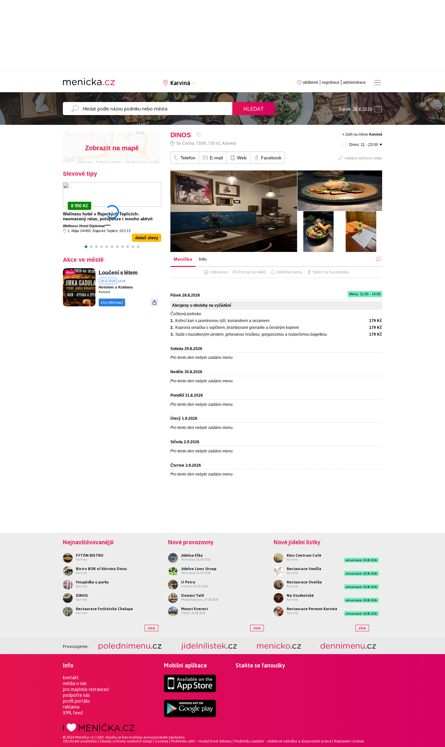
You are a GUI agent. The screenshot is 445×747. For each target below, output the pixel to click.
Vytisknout (219, 272)
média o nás (75, 683)
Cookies (161, 741)
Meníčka (183, 259)
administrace (354, 82)
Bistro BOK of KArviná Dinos (101, 568)
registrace (330, 82)
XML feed (73, 712)
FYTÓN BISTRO (89, 555)
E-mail (216, 157)
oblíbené (310, 82)
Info (203, 259)
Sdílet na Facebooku (330, 272)
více (151, 628)
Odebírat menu (289, 272)
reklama (71, 707)
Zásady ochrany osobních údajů (126, 741)
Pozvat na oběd (252, 272)
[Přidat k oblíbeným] (198, 134)
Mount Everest (194, 609)
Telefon (187, 157)
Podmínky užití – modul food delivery (201, 741)
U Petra (188, 582)
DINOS (82, 595)
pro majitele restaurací (86, 689)
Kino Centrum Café (304, 555)
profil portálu (76, 701)
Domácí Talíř (192, 595)
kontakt (71, 677)
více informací (112, 302)
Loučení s (111, 272)
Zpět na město (363, 134)
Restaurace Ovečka (304, 582)
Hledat (253, 108)
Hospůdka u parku (92, 582)
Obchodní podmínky (80, 741)
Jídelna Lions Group (198, 568)
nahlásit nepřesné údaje (363, 158)
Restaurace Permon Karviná (312, 609)
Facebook (271, 157)
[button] (86, 246)
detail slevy (146, 237)
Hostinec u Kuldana (116, 287)
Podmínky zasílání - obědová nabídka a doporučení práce (283, 741)
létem (130, 272)
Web (242, 157)
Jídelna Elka (192, 555)
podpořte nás (76, 695)
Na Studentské (300, 595)
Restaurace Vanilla (304, 568)
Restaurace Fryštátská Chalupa (104, 609)
